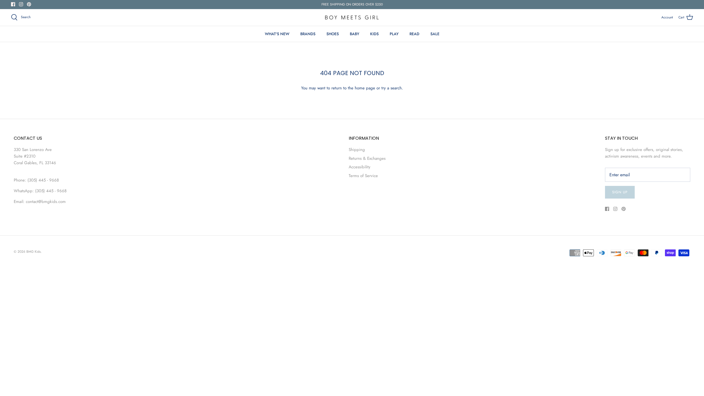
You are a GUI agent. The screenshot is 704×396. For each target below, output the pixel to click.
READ (414, 34)
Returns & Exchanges (367, 158)
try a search (391, 88)
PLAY (394, 34)
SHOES (332, 34)
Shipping (357, 150)
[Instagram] (21, 4)
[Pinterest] (29, 4)
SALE (434, 34)
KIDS (374, 34)
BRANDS (307, 34)
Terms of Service (363, 176)
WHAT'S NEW (277, 34)
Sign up (620, 192)
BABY (354, 34)
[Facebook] (13, 4)
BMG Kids (33, 251)
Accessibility (359, 167)
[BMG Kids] (352, 17)
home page (365, 88)
